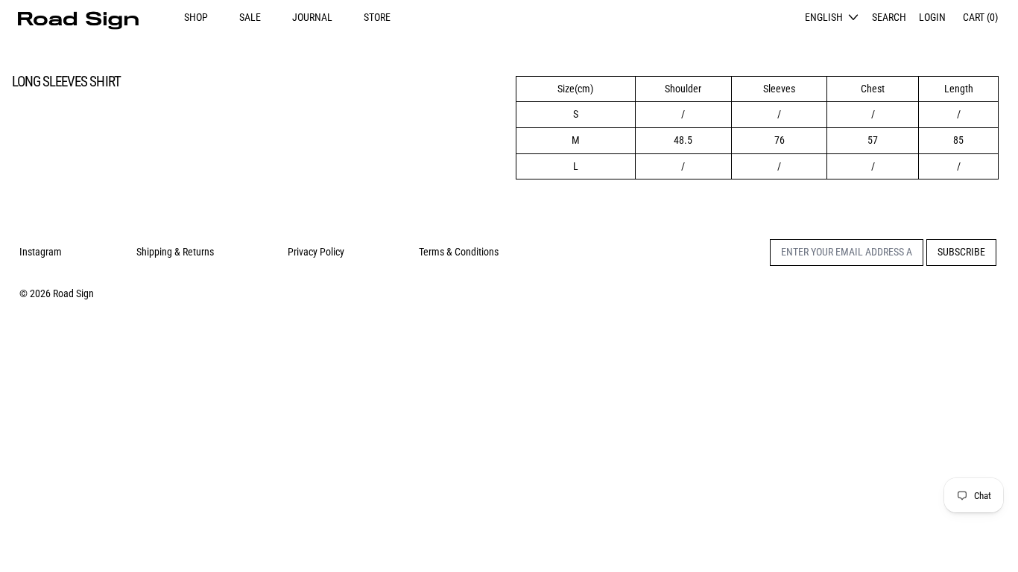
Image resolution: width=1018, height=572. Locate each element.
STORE (377, 17)
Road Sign (73, 293)
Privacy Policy (316, 252)
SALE (250, 17)
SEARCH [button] (889, 17)
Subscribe (961, 252)
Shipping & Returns (175, 252)
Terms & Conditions (459, 252)
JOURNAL (312, 17)
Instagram (40, 252)
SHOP (196, 17)
